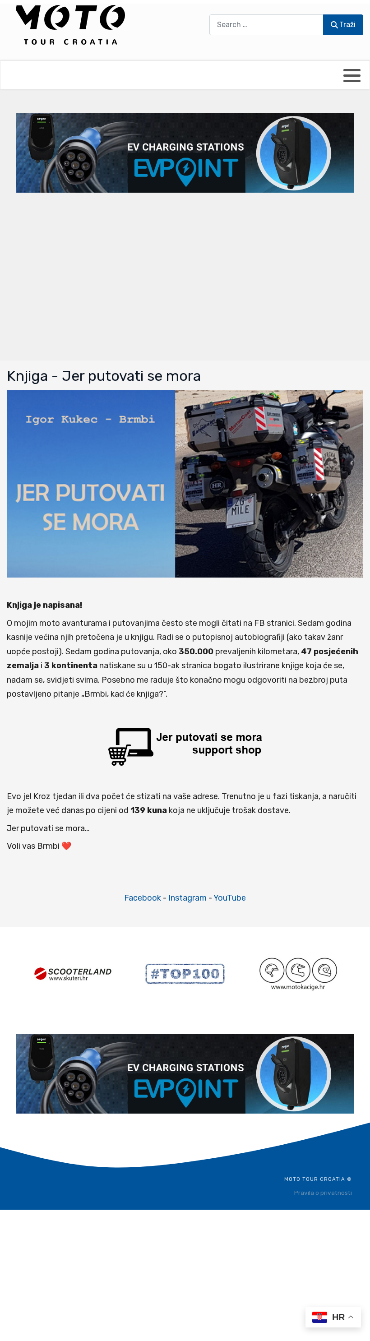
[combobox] (266, 24)
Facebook (142, 898)
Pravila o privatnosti (323, 1192)
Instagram (187, 898)
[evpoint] (185, 152)
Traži (347, 24)
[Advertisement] (185, 276)
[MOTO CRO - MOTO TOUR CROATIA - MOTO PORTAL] (70, 25)
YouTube (229, 898)
